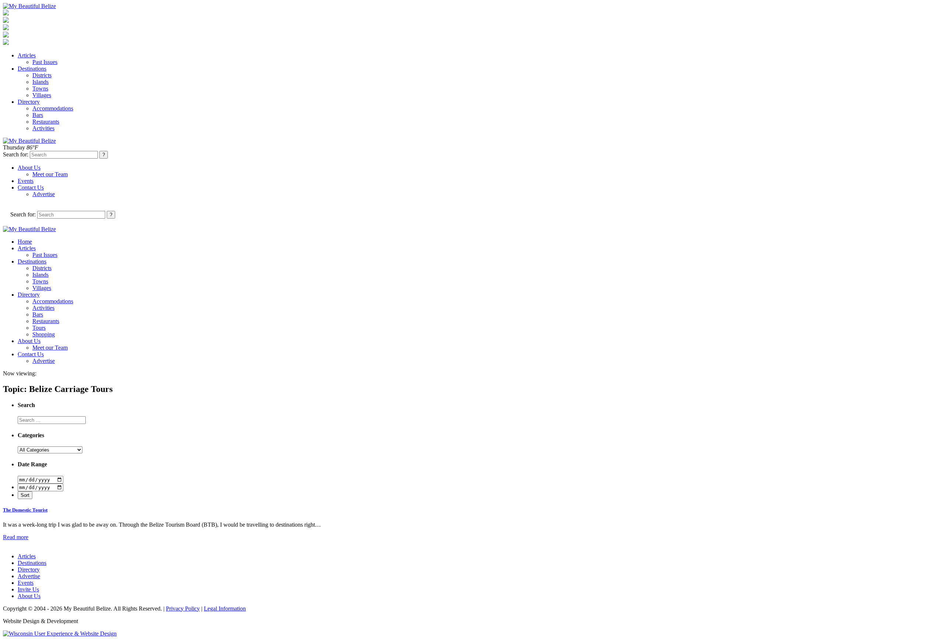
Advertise (43, 194)
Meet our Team (50, 174)
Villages (41, 95)
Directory (29, 102)
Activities (43, 128)
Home (25, 241)
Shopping (43, 334)
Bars (37, 115)
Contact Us (31, 187)
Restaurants (45, 122)
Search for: (15, 154)
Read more (15, 537)
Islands (40, 82)
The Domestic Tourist (25, 510)
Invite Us (28, 589)
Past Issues (44, 62)
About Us (29, 168)
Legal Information (225, 608)
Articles (27, 55)
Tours (39, 328)
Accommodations (52, 108)
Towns (40, 88)
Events (25, 181)
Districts (42, 75)
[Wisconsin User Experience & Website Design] (60, 633)
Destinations (32, 69)
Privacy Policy (183, 608)
